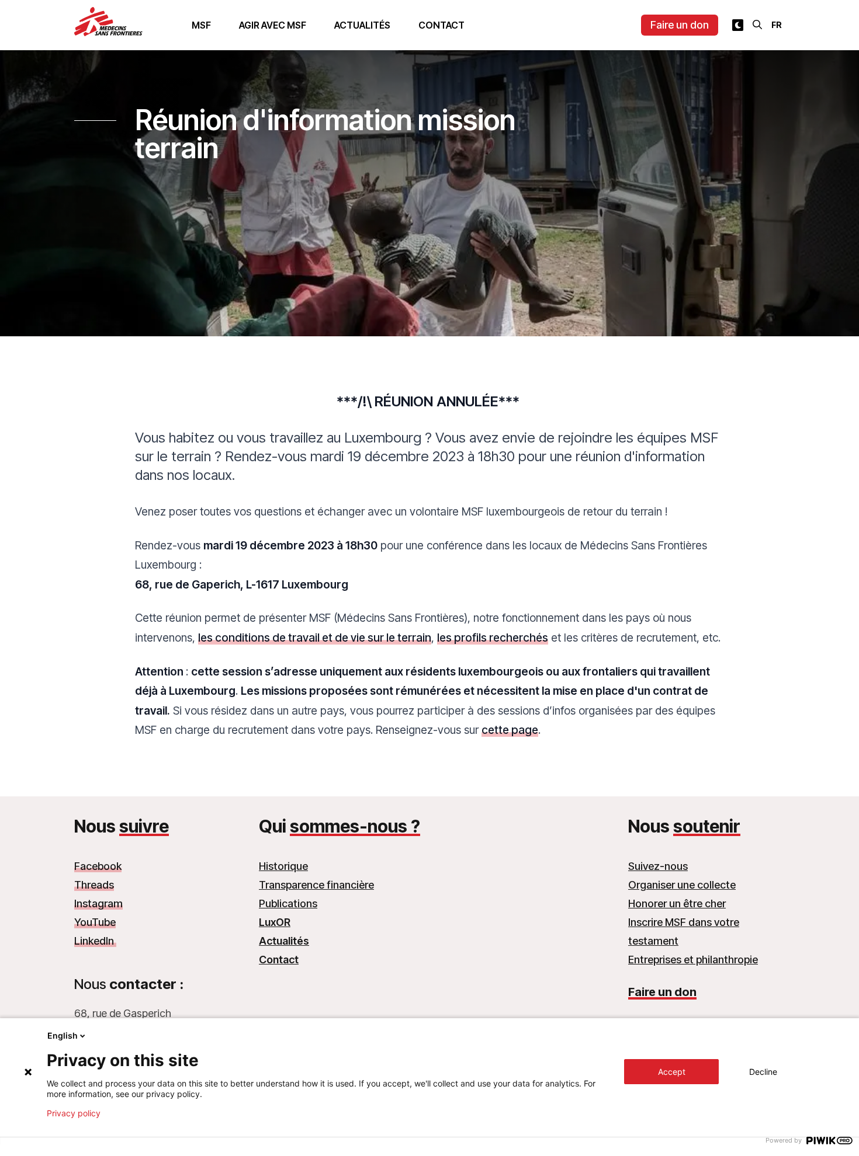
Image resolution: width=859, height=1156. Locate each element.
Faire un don (679, 25)
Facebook (98, 866)
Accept (671, 1072)
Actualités (362, 25)
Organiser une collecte (682, 885)
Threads (94, 885)
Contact (441, 25)
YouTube (95, 922)
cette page (510, 730)
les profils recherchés (492, 638)
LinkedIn (95, 941)
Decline (763, 1072)
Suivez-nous (658, 866)
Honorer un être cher (677, 903)
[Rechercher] (757, 25)
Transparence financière (316, 885)
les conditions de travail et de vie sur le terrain (314, 638)
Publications (288, 903)
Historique (283, 866)
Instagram (98, 903)
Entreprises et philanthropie (693, 959)
